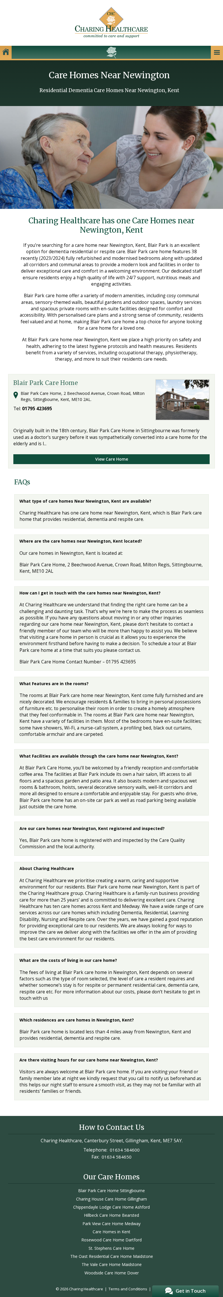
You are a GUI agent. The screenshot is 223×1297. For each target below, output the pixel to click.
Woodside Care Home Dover (111, 1273)
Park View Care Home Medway (111, 1223)
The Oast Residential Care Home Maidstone (111, 1256)
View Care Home (111, 459)
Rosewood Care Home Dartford (111, 1240)
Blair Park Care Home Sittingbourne (111, 1190)
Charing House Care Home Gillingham (111, 1199)
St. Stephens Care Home (111, 1248)
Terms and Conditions (128, 1288)
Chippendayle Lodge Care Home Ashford (111, 1207)
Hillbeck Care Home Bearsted (111, 1215)
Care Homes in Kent (111, 1231)
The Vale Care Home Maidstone (112, 1264)
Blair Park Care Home (45, 383)
